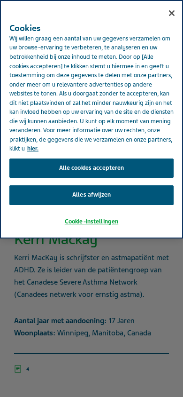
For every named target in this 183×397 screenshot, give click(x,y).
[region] (91, 119)
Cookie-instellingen (91, 221)
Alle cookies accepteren (91, 168)
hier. (32, 148)
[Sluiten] (171, 13)
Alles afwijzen (91, 194)
